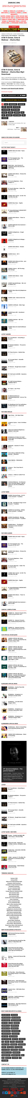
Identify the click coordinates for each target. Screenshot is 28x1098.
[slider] (24, 95)
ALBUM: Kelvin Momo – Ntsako (16, 246)
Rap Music (9, 115)
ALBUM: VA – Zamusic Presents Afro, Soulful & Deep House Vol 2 (16, 621)
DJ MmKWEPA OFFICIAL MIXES (9, 723)
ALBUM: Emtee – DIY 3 (13, 254)
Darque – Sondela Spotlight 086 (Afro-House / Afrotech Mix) (16, 836)
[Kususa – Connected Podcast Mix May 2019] (4, 959)
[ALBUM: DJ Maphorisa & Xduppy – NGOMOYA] (4, 242)
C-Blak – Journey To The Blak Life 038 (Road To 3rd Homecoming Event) (16, 858)
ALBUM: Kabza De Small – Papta (16, 150)
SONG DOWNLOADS (18, 34)
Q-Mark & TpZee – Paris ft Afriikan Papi (17, 423)
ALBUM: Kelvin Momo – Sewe (15, 275)
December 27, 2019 (7, 42)
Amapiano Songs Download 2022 (14, 884)
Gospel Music (19, 1041)
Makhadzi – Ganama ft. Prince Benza (16, 446)
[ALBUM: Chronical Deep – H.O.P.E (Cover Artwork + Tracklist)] (4, 498)
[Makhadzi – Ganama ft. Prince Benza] (4, 448)
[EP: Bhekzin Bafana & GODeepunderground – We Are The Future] (4, 398)
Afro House (14, 1015)
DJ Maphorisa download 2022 (14, 909)
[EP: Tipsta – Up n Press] (4, 391)
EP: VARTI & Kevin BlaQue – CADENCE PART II (15, 382)
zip (20, 1057)
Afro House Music (16, 1020)
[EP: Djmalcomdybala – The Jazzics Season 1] (4, 347)
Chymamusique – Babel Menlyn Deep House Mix (16, 866)
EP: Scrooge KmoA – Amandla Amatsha (15, 360)
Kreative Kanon (14, 1087)
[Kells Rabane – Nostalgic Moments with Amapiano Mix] (4, 1006)
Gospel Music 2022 (14, 917)
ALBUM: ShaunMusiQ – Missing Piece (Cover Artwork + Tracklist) (16, 518)
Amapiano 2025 (5, 1028)
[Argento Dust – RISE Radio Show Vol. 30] (4, 992)
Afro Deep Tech (5, 1015)
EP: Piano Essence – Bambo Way (16, 352)
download (21, 104)
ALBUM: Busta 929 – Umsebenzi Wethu (16, 313)
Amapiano (16, 1023)
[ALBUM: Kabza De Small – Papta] (4, 153)
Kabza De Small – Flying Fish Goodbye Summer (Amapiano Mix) (17, 843)
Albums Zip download (14, 926)
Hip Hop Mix (16, 107)
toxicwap (5, 118)
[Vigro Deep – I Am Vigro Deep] (4, 418)
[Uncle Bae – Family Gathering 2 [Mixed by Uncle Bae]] (4, 999)
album (10, 1023)
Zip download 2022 (14, 896)
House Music (14, 1049)
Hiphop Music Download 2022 (14, 910)
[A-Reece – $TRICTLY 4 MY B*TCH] (4, 477)
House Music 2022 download (14, 923)
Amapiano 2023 (14, 1025)
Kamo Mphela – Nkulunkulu (15, 460)
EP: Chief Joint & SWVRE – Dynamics (17, 374)
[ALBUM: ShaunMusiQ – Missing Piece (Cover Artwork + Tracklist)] (4, 520)
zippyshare (5, 1060)
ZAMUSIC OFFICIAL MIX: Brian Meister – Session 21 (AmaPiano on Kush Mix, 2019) (17, 666)
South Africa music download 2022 (14, 897)
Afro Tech (4, 1023)
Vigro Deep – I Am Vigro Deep (15, 415)
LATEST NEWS (5, 492)
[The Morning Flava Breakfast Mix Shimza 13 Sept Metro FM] (4, 943)
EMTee (4, 107)
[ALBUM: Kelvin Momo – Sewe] (4, 278)
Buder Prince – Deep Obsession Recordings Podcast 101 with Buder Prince (17, 982)
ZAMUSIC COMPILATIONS (8, 609)
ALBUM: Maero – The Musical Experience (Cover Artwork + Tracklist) (15, 526)
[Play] (3, 95)
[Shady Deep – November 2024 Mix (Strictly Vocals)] (4, 852)
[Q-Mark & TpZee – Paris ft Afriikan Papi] (4, 425)
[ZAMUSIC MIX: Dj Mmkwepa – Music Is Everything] (4, 737)
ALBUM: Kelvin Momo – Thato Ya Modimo (16, 218)
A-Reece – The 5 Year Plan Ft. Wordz (15, 468)
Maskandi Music (6, 1055)
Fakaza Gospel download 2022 (14, 915)
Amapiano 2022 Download (14, 883)
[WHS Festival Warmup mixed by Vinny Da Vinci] (4, 936)
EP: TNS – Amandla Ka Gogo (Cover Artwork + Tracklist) (17, 503)
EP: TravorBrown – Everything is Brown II (16, 338)
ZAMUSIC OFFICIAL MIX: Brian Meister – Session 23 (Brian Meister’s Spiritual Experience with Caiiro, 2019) (17, 648)
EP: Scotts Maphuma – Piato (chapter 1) (15, 181)
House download (14, 918)
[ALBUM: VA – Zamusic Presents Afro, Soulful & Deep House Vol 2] (4, 623)
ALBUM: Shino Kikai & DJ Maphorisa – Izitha (17, 291)
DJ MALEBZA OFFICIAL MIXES (9, 683)
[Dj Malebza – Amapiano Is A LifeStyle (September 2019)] (4, 711)
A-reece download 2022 (14, 888)
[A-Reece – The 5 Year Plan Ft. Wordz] (4, 470)
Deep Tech (15, 1039)
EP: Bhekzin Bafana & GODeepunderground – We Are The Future (17, 397)
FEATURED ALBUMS (6, 533)
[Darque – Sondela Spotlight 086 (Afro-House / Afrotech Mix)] (4, 838)
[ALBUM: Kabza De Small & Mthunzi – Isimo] (4, 329)
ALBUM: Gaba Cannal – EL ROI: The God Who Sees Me (17, 196)
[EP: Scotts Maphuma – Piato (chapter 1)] (4, 184)
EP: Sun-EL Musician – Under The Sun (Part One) (16, 189)
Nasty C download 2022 (14, 889)
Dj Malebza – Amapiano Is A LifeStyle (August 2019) (15, 717)
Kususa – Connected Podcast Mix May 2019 (16, 957)
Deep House (5, 1036)
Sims (23, 115)
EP (2, 1041)
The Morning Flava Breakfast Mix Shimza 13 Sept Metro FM (16, 941)
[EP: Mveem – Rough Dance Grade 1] (4, 369)
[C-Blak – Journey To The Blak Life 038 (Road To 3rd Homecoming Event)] (4, 860)
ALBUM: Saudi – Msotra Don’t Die (16, 297)
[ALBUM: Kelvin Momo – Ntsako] (4, 249)
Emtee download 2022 (14, 901)
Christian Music (16, 1031)
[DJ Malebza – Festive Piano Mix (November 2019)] (4, 690)
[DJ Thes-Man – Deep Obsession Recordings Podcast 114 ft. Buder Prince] (4, 975)
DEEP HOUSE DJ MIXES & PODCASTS (11, 930)
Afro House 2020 (16, 1017)
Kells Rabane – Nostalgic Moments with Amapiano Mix (17, 1004)
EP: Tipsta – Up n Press (14, 388)
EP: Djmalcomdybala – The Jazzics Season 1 (17, 345)
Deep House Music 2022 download (14, 925)
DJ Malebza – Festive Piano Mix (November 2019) (16, 687)
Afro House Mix (6, 1020)
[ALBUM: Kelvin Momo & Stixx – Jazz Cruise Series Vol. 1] (4, 264)
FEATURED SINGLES (6, 412)
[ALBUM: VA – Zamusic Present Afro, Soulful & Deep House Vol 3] (4, 615)
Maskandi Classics (6, 1052)
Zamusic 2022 (14, 878)
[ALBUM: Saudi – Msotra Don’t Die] (4, 300)
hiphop (10, 112)
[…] (12, 779)
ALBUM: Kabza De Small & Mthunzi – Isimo (17, 327)
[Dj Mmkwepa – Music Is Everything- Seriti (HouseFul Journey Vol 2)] (4, 730)
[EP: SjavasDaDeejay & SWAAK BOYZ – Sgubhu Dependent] (4, 213)
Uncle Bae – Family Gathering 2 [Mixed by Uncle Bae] (16, 997)
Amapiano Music (6, 1031)
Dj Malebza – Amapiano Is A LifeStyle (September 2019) (15, 709)
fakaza (9, 107)
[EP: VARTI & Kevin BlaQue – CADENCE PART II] (4, 384)
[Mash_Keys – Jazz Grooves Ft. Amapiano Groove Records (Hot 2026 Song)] (4, 168)
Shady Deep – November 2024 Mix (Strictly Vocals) (16, 850)
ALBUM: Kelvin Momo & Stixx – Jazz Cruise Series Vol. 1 (17, 262)
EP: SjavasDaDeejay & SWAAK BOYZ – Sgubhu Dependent (17, 211)
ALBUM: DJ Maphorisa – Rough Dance (16, 232)
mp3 (22, 112)
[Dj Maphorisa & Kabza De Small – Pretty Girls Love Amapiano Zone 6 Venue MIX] (4, 440)
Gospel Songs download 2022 (14, 914)
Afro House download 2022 (14, 912)
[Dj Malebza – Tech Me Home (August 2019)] (4, 704)
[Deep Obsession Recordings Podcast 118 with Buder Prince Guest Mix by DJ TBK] (4, 966)
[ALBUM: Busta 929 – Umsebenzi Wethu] (4, 315)
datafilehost (13, 104)
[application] (14, 95)
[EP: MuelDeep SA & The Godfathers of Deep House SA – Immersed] (4, 407)
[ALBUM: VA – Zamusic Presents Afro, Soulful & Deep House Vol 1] (4, 630)
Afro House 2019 (6, 1017)
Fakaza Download (14, 905)
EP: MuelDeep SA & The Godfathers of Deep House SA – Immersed (17, 405)
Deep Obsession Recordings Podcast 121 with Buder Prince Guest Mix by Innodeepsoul (16, 949)
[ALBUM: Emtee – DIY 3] (4, 256)
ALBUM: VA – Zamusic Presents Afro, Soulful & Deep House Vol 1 (16, 628)
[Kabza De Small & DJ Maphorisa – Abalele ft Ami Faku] (4, 432)
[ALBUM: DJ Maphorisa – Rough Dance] (4, 235)
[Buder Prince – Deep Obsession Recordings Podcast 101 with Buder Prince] (4, 983)
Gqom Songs (22, 1044)
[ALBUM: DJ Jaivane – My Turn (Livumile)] (4, 322)
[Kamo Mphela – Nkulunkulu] (4, 463)
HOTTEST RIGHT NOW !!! (8, 147)
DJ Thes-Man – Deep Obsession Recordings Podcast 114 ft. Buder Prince (16, 973)
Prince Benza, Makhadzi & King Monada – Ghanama (16, 453)
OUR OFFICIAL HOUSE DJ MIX (9, 635)
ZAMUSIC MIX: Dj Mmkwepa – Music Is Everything (17, 735)
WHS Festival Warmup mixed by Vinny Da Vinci (16, 933)
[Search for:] (14, 142)
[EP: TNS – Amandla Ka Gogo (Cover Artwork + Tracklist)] (4, 505)
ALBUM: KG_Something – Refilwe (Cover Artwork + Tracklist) (16, 510)
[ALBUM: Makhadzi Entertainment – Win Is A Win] (4, 227)
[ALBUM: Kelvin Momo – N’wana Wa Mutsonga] (4, 176)
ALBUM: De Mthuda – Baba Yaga (16, 305)
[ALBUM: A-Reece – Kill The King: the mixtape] (4, 271)
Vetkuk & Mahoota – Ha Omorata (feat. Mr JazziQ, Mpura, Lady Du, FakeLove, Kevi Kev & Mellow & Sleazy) (16, 484)
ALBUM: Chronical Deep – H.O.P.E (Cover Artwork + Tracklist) (16, 496)
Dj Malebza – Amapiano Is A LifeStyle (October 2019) (15, 695)
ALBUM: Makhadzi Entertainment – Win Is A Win (17, 225)
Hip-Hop (4, 112)
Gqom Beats (14, 1044)
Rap (3, 115)
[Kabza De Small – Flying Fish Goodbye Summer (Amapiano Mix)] (4, 845)
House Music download (14, 920)
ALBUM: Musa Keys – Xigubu (15, 203)
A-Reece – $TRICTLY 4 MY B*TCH (16, 474)
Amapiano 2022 (5, 1025)
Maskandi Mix (16, 1052)
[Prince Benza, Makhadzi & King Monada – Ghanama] (4, 455)
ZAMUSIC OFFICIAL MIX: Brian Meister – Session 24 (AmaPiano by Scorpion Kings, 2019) (17, 640)
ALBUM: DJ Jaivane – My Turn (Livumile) (15, 320)
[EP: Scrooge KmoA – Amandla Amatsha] (4, 362)
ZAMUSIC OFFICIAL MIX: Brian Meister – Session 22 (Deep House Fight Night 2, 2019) (17, 658)
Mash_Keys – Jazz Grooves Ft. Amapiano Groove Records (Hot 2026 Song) (16, 167)
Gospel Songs (5, 1044)
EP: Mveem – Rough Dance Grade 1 (17, 366)
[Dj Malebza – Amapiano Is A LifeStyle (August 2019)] (4, 719)
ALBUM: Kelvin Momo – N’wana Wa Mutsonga (17, 174)
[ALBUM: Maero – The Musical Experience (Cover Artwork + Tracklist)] (4, 527)
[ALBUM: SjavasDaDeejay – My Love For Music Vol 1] (4, 286)
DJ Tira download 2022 (14, 902)
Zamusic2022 (14, 880)
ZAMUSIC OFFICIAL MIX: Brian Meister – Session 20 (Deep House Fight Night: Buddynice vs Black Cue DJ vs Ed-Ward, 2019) (17, 675)
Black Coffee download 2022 (14, 904)
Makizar (17, 112)
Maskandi (21, 1049)
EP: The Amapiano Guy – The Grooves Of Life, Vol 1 (15, 158)
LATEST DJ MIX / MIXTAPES (8, 832)
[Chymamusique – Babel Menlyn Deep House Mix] (4, 868)
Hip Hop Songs (15, 109)
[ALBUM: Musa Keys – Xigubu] (4, 206)
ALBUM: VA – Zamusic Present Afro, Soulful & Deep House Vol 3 (17, 613)
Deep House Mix (13, 1036)
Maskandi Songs (16, 1055)
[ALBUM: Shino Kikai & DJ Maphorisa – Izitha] (4, 293)
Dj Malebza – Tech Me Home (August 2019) (15, 702)
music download (14, 899)
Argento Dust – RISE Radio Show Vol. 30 (16, 989)
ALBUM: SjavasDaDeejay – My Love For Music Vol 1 (17, 283)
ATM (6, 104)
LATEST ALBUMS (6, 334)
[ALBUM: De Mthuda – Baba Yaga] (4, 307)
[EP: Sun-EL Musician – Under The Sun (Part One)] (4, 191)
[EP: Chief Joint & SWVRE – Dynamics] (4, 377)
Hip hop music (6, 109)
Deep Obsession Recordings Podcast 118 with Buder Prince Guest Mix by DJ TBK (16, 965)
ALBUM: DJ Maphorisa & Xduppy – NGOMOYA (16, 240)
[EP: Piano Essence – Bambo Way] (4, 355)
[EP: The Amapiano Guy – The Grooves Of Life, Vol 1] (4, 161)
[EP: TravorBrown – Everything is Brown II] (4, 340)
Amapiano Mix (14, 1028)
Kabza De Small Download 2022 (14, 881)
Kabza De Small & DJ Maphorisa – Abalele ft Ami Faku (16, 430)
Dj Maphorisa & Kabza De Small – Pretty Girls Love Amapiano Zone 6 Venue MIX (17, 438)
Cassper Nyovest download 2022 (14, 891)
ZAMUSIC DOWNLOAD (6, 34)
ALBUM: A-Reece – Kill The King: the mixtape (16, 269)
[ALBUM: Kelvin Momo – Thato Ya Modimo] (4, 220)
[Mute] (20, 95)
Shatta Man (17, 115)
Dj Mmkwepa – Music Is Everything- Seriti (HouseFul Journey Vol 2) (17, 727)
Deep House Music (6, 1039)
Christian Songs (6, 1033)
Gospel (12, 1041)
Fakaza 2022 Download (14, 907)
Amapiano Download (14, 886)
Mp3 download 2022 (14, 894)
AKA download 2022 (14, 893)
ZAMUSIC (15, 42)
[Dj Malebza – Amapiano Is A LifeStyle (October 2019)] (4, 697)
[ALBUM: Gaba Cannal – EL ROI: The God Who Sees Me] (4, 198)
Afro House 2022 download (14, 922)
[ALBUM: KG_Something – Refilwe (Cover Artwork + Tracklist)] (4, 512)
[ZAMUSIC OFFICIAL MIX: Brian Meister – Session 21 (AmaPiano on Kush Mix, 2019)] (4, 668)
